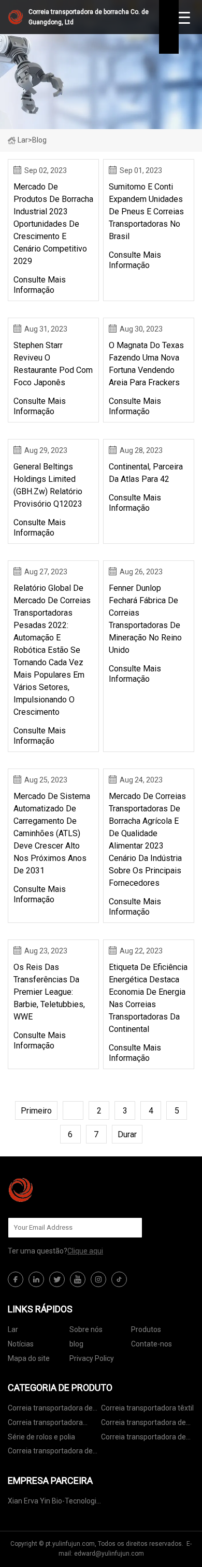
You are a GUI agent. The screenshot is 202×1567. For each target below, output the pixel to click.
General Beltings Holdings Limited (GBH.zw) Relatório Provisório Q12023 (47, 485)
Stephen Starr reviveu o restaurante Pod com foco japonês (53, 363)
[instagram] (98, 1279)
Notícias (21, 1344)
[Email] (129, 1227)
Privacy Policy (91, 1358)
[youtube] (77, 1279)
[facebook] (15, 1279)
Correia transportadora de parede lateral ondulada (50, 1453)
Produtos (146, 1329)
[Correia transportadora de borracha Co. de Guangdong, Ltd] (59, 1190)
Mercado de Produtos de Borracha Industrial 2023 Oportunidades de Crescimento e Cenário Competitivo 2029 (53, 224)
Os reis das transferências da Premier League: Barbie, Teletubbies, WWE (49, 992)
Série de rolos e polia (41, 1437)
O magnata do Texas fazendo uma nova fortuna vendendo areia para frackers (146, 363)
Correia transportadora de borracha (50, 1410)
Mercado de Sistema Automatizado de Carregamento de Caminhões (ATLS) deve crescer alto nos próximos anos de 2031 (51, 833)
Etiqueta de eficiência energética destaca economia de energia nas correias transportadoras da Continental (148, 998)
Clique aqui (85, 1251)
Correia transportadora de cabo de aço (143, 1424)
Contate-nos (151, 1344)
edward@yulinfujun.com (109, 1553)
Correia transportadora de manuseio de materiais (143, 1439)
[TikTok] (119, 1279)
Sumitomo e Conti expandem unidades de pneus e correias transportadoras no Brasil (146, 211)
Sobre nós (86, 1329)
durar (127, 1134)
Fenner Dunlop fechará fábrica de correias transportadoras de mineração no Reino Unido (145, 619)
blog (76, 1344)
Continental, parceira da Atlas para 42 (146, 473)
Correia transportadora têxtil (147, 1408)
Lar (23, 140)
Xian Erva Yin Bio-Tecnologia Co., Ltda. (54, 1503)
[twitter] (57, 1279)
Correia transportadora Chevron (45, 1424)
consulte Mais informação (39, 285)
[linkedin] (36, 1279)
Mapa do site (29, 1358)
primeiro (36, 1111)
